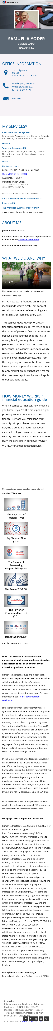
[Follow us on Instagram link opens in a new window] (46, 1018)
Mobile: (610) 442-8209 (23, 83)
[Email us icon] (6, 100)
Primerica (10, 4)
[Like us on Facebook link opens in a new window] (31, 1018)
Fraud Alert (37, 1012)
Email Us (16, 98)
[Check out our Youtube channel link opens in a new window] (41, 1018)
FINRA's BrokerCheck (28, 239)
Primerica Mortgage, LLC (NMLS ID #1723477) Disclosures (24, 1007)
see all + (6, 143)
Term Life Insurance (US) (14, 148)
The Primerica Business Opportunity (20, 207)
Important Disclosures (23, 1004)
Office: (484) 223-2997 (22, 86)
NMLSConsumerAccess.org (14, 173)
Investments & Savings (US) (15, 132)
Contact (28, 1012)
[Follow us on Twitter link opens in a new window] (25, 1018)
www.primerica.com (32, 1021)
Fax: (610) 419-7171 (21, 90)
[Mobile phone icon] (6, 87)
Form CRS (9, 1015)
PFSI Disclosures (22, 1015)
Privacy (7, 1004)
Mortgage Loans (10, 166)
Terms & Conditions (14, 1012)
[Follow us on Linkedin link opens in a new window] (35, 1018)
